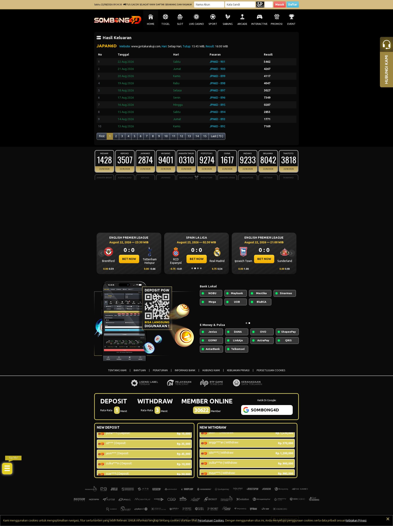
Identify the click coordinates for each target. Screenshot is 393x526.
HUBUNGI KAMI (211, 370)
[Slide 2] (195, 268)
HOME (150, 24)
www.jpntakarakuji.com (145, 46)
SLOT (180, 24)
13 (189, 136)
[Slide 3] (198, 268)
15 (205, 136)
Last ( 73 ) (217, 136)
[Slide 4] (201, 268)
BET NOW (145, 259)
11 (173, 136)
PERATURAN (160, 370)
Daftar (292, 4)
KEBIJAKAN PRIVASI (238, 370)
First (102, 136)
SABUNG (228, 24)
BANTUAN (140, 370)
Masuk (279, 4)
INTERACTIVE (259, 24)
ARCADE (242, 24)
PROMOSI (276, 24)
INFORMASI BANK (185, 370)
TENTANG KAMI (117, 370)
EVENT (291, 24)
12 (181, 136)
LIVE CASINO (196, 24)
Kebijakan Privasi (356, 520)
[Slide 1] (192, 268)
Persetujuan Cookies (211, 520)
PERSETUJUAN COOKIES (271, 370)
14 (197, 136)
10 (166, 136)
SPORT (213, 24)
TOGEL (165, 24)
